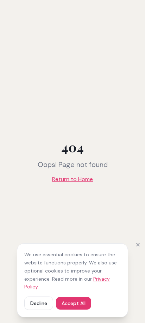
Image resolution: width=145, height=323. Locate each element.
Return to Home (72, 179)
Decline (38, 303)
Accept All (74, 303)
